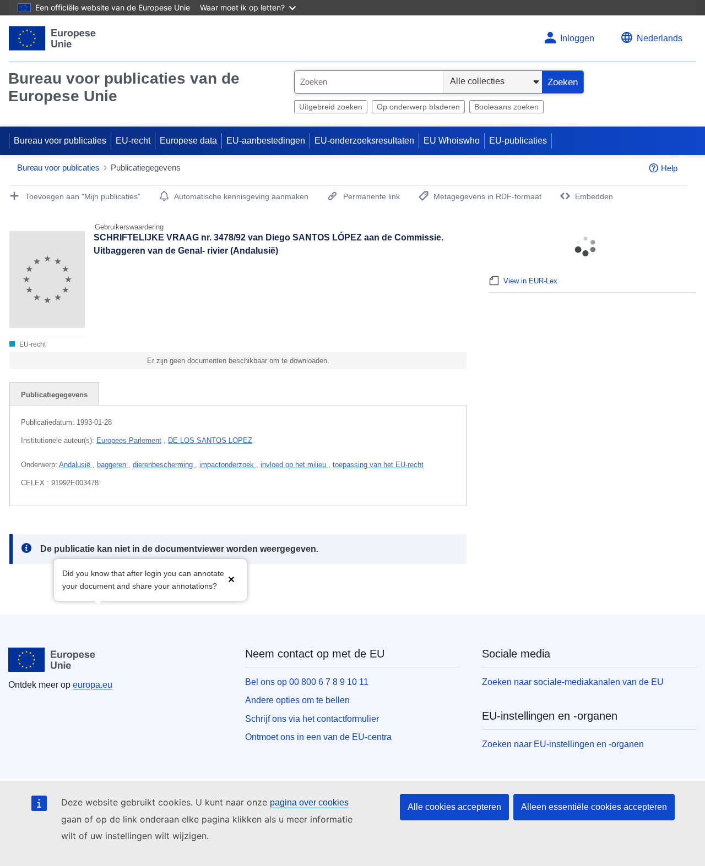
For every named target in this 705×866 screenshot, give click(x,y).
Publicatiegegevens (54, 395)
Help (669, 168)
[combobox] (369, 82)
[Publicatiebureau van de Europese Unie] (52, 38)
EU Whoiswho (452, 140)
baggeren (112, 465)
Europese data (188, 140)
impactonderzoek (227, 465)
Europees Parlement (128, 440)
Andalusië (76, 465)
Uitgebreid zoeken (330, 106)
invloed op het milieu (294, 465)
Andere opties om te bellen (297, 700)
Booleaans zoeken (506, 106)
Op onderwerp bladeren (418, 106)
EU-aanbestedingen (265, 140)
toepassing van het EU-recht (378, 465)
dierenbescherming (164, 465)
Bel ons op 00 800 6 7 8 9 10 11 (306, 682)
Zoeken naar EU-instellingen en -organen (563, 744)
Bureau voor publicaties (60, 140)
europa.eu (92, 684)
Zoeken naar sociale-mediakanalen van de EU (573, 682)
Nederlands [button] (659, 38)
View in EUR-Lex (530, 281)
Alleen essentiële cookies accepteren (594, 807)
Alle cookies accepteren (454, 807)
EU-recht (133, 140)
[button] (231, 578)
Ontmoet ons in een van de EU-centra (318, 737)
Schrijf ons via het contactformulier (312, 719)
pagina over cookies (309, 802)
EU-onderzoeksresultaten (364, 140)
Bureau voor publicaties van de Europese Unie (124, 87)
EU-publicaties (518, 140)
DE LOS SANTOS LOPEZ (210, 440)
